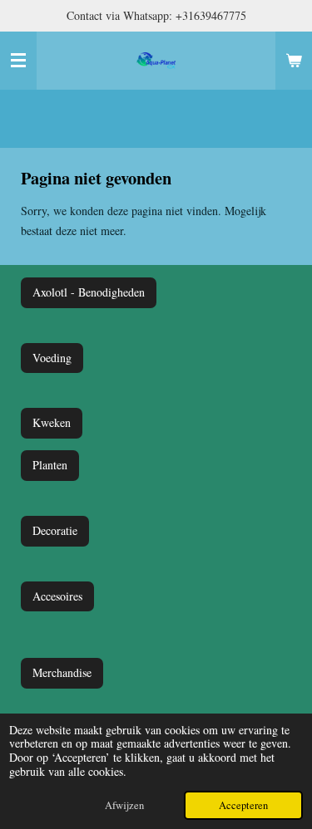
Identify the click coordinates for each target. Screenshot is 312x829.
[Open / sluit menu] (18, 61)
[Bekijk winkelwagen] (293, 61)
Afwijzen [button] (124, 805)
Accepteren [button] (243, 805)
